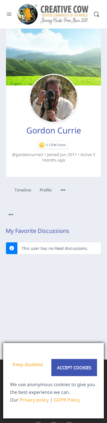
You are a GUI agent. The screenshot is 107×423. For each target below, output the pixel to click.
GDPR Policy (67, 400)
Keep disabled (28, 364)
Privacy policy (34, 400)
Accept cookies (74, 367)
